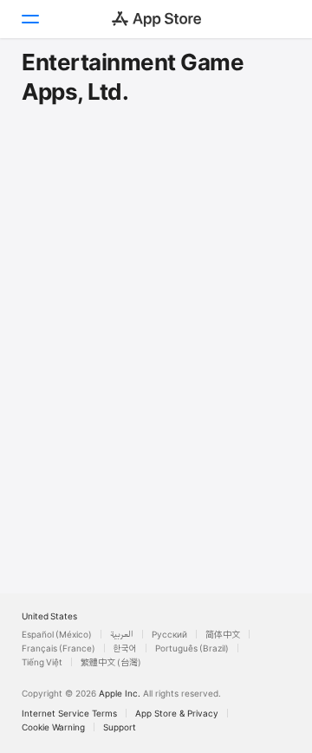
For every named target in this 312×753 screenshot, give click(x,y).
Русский (169, 634)
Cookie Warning (53, 727)
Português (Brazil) (192, 648)
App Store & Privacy (176, 713)
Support (119, 727)
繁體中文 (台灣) (111, 662)
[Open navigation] (29, 19)
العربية (121, 634)
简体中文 (222, 634)
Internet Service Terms (69, 713)
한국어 (125, 648)
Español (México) (57, 634)
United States (49, 616)
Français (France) (58, 648)
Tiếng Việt (42, 662)
